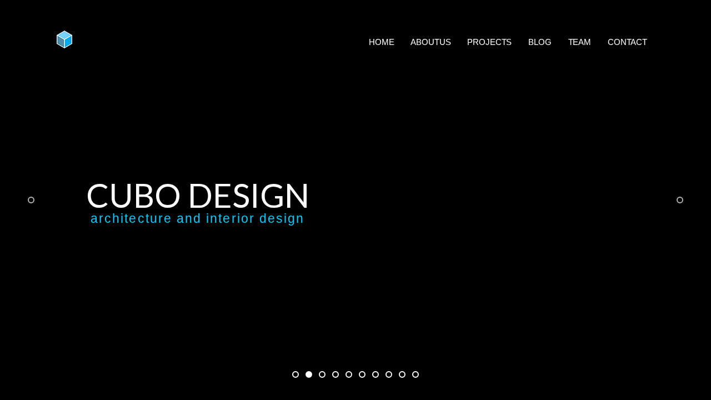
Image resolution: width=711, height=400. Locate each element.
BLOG (539, 42)
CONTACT (627, 42)
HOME (381, 42)
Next (680, 200)
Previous (31, 200)
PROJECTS (489, 42)
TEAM (579, 42)
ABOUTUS (430, 42)
